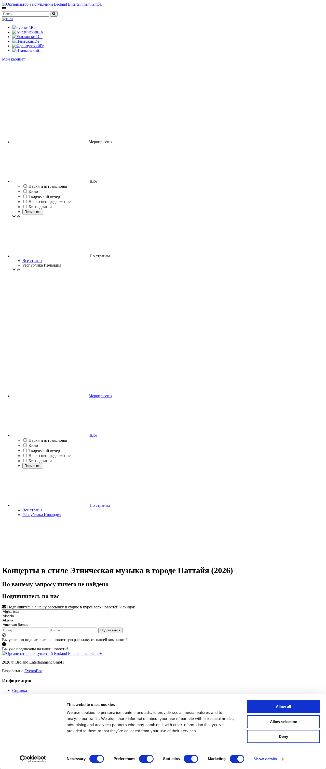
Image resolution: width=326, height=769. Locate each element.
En (40, 32)
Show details (265, 759)
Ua (40, 36)
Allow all (283, 706)
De (36, 41)
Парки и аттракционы (48, 440)
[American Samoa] (37, 625)
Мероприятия (100, 396)
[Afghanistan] (37, 612)
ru (11, 19)
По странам (99, 505)
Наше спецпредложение (50, 455)
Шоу (93, 435)
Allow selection (283, 721)
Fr (42, 46)
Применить (32, 212)
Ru (33, 27)
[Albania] (37, 616)
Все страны (32, 260)
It (40, 50)
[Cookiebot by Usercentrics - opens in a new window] (33, 759)
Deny (283, 736)
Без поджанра (40, 461)
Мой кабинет (13, 59)
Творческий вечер (44, 450)
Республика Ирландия (41, 514)
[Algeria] (37, 620)
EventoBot (33, 671)
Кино (33, 445)
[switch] (146, 759)
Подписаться (110, 630)
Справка (19, 690)
